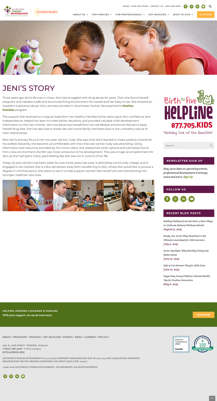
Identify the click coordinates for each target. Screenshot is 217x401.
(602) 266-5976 (13, 348)
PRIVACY (103, 337)
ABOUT (7, 337)
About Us (79, 14)
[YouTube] (203, 6)
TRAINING (35, 337)
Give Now (205, 14)
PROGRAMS (20, 337)
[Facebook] (186, 6)
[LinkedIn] (197, 6)
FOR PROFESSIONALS (129, 14)
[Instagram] (191, 6)
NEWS (126, 6)
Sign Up (188, 177)
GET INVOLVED (52, 337)
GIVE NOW (203, 314)
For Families (100, 14)
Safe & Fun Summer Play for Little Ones (184, 265)
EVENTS (68, 337)
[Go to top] (212, 398)
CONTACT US (156, 6)
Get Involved (157, 14)
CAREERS (90, 337)
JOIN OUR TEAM (140, 6)
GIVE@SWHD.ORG (14, 352)
